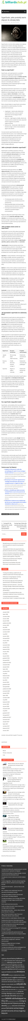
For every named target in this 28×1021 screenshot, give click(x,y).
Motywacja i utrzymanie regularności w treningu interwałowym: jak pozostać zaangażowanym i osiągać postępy (15, 481)
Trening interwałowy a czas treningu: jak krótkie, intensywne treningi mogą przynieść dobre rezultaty (13, 900)
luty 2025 (5, 627)
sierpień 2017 (6, 721)
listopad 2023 (6, 638)
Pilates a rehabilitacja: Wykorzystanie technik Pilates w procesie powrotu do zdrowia (15, 491)
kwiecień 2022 (6, 649)
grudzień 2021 (6, 658)
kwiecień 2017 (6, 728)
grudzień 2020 (6, 684)
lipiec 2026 (5, 614)
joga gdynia (8, 967)
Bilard (4, 750)
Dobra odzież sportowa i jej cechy (9, 904)
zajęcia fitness (9, 1005)
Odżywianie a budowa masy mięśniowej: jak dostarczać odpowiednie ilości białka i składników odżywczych (15, 502)
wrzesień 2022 (6, 645)
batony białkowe (16, 958)
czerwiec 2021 (6, 671)
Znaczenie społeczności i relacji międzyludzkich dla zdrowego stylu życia (13, 804)
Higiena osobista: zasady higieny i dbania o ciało (13, 918)
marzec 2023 (6, 640)
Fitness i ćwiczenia (14, 514)
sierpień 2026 (6, 612)
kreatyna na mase (11, 972)
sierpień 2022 (6, 647)
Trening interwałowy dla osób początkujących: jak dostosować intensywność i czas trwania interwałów (13, 948)
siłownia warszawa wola (10, 989)
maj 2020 (5, 699)
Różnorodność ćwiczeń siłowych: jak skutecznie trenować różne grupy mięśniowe (13, 765)
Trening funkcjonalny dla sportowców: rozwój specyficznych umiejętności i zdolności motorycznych (12, 939)
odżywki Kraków (15, 987)
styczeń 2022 (6, 656)
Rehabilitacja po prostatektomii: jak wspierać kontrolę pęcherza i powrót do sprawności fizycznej (14, 545)
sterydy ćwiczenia (10, 996)
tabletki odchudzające (14, 998)
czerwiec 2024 (6, 631)
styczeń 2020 (6, 706)
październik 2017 (7, 717)
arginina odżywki (6, 958)
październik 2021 (7, 662)
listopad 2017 (6, 715)
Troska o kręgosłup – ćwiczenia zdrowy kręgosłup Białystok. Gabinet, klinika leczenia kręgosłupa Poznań (13, 882)
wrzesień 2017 (6, 719)
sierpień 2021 (6, 667)
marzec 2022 (6, 651)
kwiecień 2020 (6, 702)
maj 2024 (5, 634)
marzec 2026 (6, 618)
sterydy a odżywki (16, 993)
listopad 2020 (6, 686)
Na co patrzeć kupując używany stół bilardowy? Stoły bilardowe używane (13, 830)
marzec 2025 (6, 625)
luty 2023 (5, 642)
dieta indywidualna (9, 960)
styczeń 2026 (6, 621)
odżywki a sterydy (5, 984)
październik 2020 (7, 688)
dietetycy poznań (4, 962)
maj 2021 (5, 673)
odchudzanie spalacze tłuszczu (14, 981)
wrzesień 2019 (6, 708)
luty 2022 (5, 653)
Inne (4, 755)
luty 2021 (5, 680)
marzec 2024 (6, 636)
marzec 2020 (6, 704)
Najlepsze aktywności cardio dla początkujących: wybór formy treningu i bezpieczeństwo (15, 471)
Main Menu (6, 11)
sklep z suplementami (19, 989)
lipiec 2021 (5, 669)
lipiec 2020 (5, 695)
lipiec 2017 (5, 724)
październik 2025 (7, 623)
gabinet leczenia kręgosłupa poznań (11, 965)
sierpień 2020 (6, 693)
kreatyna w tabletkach (14, 975)
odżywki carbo (13, 984)
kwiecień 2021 (6, 675)
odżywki (23, 981)
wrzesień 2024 (6, 629)
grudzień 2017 (6, 713)
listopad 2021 (6, 660)
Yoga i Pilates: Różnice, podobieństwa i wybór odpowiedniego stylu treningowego (11, 817)
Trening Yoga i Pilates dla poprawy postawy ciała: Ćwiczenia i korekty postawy (14, 842)
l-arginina (14, 977)
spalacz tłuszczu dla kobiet (13, 991)
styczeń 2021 (6, 682)
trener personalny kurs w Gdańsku (13, 1001)
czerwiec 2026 (6, 616)
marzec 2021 (6, 678)
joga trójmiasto (16, 967)
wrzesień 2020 (6, 691)
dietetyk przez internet (14, 963)
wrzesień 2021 (6, 664)
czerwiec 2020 (6, 697)
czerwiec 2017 (6, 726)
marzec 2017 (6, 730)
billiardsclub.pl (16, 22)
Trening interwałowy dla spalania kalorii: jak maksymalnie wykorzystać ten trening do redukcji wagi (13, 933)
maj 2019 (5, 710)
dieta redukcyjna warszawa (19, 960)
